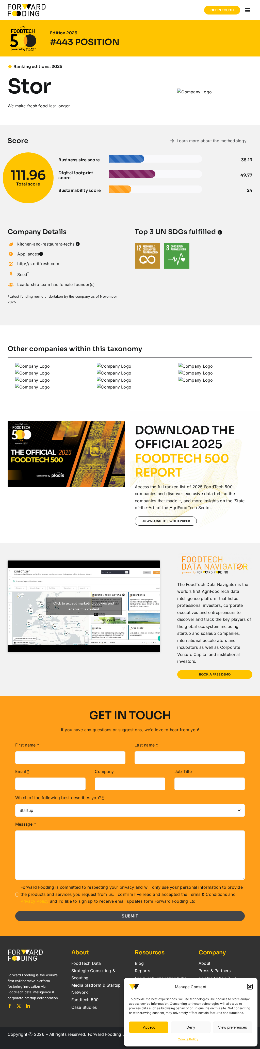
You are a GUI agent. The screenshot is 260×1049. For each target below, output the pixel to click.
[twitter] (19, 1006)
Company (104, 771)
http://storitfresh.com (38, 263)
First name (27, 745)
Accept (149, 1027)
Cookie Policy (188, 1039)
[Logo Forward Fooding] (27, 5)
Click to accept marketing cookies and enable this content (83, 606)
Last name (146, 745)
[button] (249, 986)
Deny (190, 1027)
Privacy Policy (34, 901)
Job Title (183, 771)
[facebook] (10, 1006)
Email (22, 771)
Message (25, 824)
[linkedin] (28, 1006)
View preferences (232, 1027)
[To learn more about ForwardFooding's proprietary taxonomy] (78, 244)
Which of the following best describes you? (59, 797)
